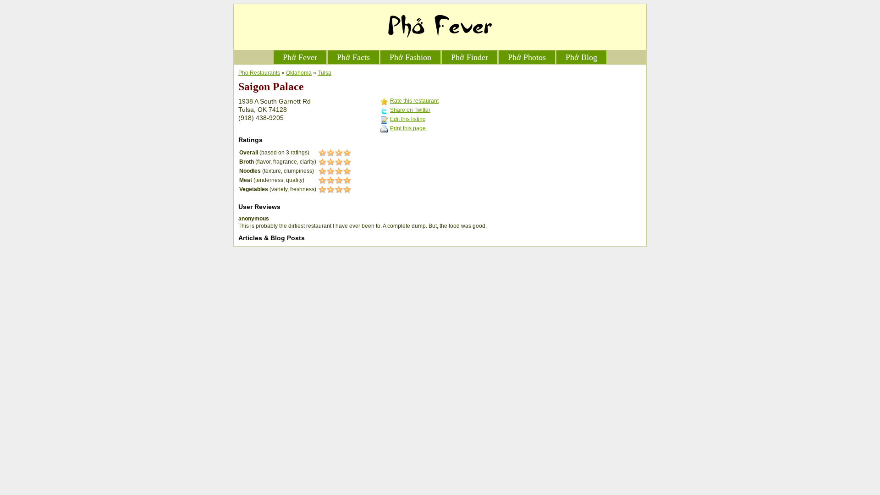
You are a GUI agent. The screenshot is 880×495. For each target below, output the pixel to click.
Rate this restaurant (414, 101)
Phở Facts (353, 57)
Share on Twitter (410, 110)
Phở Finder (469, 57)
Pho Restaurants (259, 73)
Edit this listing (408, 119)
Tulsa (324, 73)
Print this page (408, 128)
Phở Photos (527, 57)
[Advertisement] (573, 126)
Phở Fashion (410, 57)
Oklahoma (299, 73)
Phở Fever (300, 57)
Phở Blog (581, 57)
